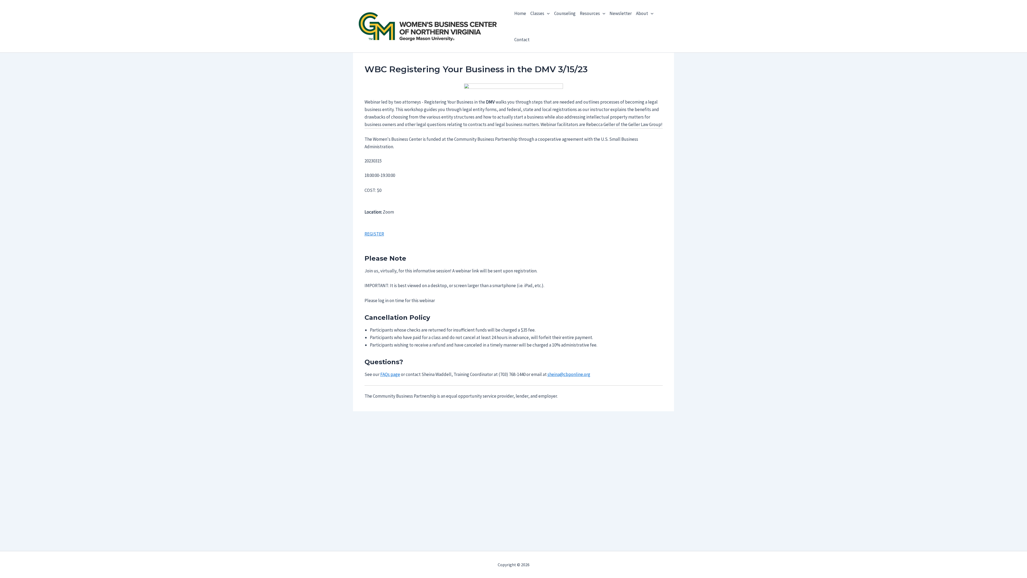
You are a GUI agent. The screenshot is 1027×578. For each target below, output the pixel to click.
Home (520, 13)
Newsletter (621, 13)
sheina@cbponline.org (568, 374)
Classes (537, 13)
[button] (547, 13)
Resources (590, 13)
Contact (522, 40)
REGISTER (374, 234)
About (642, 13)
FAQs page (390, 374)
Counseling (565, 13)
